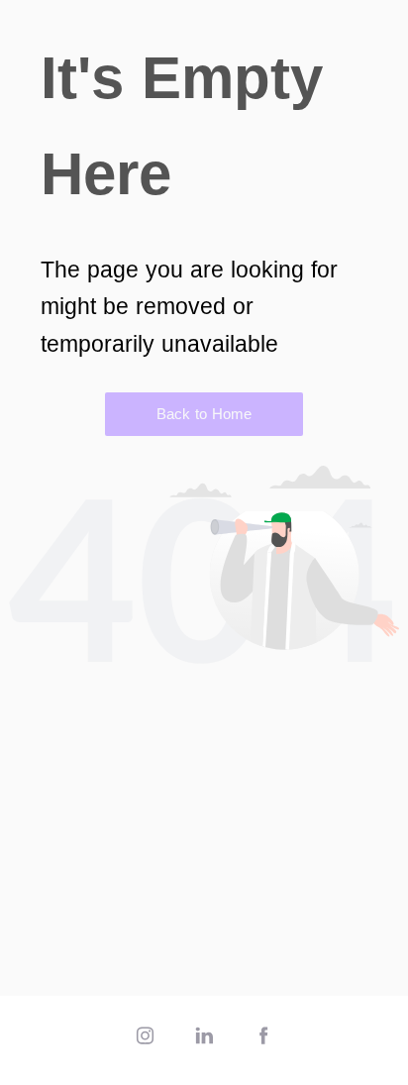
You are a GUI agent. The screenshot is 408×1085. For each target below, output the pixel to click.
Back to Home (204, 413)
